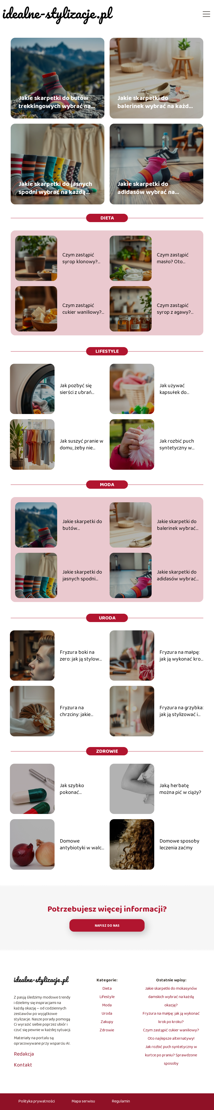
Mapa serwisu (83, 1101)
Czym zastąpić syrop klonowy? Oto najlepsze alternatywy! (80, 258)
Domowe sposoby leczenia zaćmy (179, 844)
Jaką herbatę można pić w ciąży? (180, 789)
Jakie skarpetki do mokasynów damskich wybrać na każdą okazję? (171, 996)
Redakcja (24, 1054)
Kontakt (23, 1065)
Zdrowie (107, 751)
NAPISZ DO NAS (107, 926)
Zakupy (107, 1022)
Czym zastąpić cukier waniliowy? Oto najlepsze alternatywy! (82, 309)
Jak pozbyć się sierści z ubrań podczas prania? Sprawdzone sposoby (78, 389)
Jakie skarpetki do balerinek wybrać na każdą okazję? (154, 102)
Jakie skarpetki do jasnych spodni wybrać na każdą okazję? (55, 188)
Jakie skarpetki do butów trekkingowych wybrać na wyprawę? (55, 102)
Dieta (107, 218)
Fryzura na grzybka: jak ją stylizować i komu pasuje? (181, 711)
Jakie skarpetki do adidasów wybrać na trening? (146, 188)
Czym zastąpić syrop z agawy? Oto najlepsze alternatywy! (174, 309)
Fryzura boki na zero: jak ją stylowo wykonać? (81, 655)
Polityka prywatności (36, 1101)
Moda (107, 484)
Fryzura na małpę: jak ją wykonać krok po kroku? (181, 655)
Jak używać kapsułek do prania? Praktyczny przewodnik (180, 389)
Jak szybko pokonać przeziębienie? (75, 789)
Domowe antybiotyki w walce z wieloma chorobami (82, 844)
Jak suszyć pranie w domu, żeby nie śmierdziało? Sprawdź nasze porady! (81, 444)
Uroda (107, 618)
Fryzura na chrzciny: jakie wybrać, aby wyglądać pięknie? (80, 711)
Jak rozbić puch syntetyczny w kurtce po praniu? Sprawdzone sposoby (179, 444)
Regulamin (121, 1101)
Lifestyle (107, 351)
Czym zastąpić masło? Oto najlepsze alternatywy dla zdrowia (174, 258)
